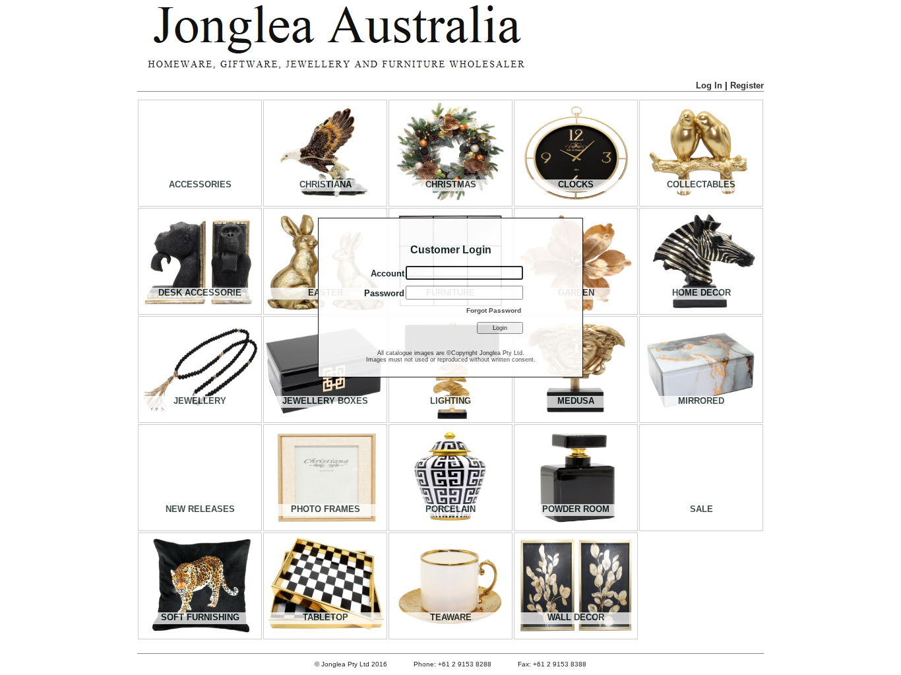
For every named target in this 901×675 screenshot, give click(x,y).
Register (747, 85)
